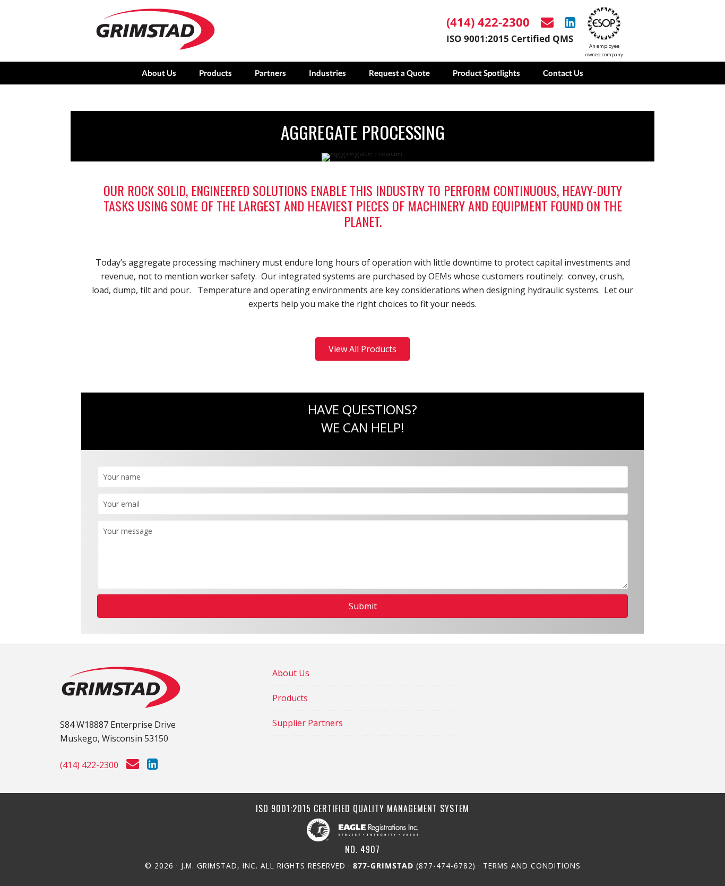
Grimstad (156, 29)
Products (290, 698)
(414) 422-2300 (488, 22)
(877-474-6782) (415, 866)
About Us (290, 673)
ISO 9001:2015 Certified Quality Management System (362, 809)
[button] (362, 606)
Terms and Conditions (532, 866)
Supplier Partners (307, 723)
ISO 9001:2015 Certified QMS (509, 38)
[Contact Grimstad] (551, 22)
